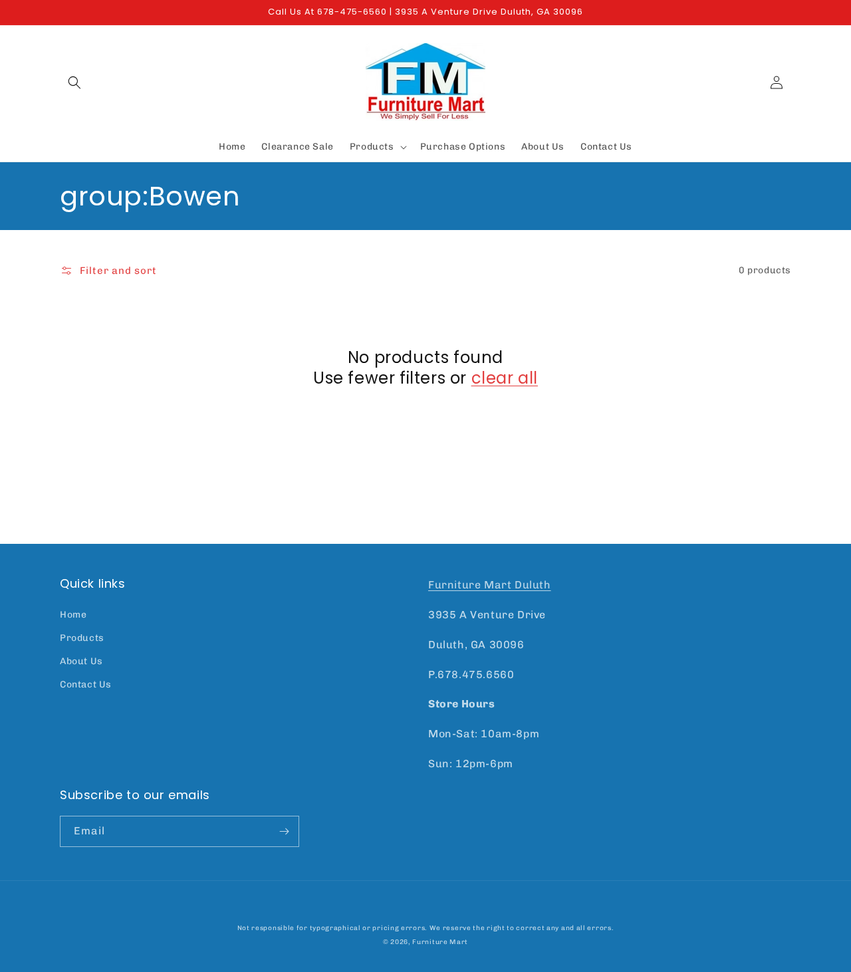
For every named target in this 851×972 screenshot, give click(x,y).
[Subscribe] (284, 831)
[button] (74, 82)
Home (73, 614)
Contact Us (86, 684)
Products (82, 638)
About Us (81, 661)
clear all (504, 378)
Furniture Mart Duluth (489, 584)
